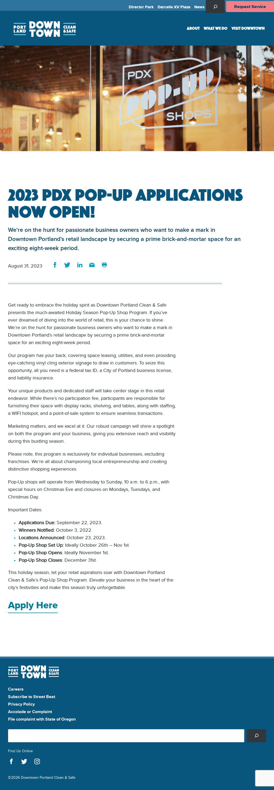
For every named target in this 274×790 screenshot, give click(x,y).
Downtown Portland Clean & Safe (44, 28)
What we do (215, 28)
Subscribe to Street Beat (31, 697)
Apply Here (33, 605)
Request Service (250, 6)
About (193, 28)
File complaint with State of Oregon (42, 719)
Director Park (141, 7)
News (199, 7)
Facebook (55, 265)
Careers (16, 689)
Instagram (37, 762)
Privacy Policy (21, 704)
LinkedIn (79, 265)
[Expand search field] (215, 6)
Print (104, 265)
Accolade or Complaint (30, 712)
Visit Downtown (248, 28)
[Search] (256, 735)
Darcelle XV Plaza (174, 7)
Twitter (67, 265)
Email (92, 265)
